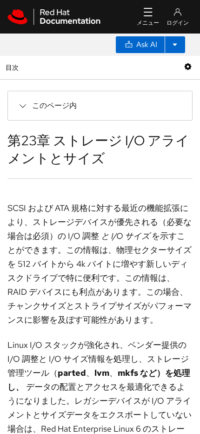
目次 (13, 67)
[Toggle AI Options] (175, 44)
